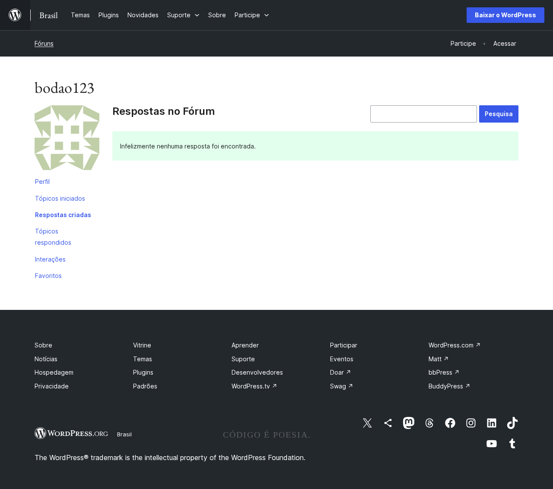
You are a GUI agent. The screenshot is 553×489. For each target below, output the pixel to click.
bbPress (444, 372)
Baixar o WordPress (505, 15)
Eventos (341, 359)
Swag (341, 386)
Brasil (124, 434)
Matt (439, 359)
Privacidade (52, 386)
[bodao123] (67, 139)
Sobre (43, 345)
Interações (50, 259)
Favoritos (48, 275)
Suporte (243, 359)
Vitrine (142, 345)
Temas (142, 359)
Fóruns (44, 43)
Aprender (245, 345)
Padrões (145, 386)
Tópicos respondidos (53, 236)
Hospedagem (54, 372)
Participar (343, 345)
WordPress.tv (254, 386)
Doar (340, 372)
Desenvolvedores (257, 372)
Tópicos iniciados (60, 198)
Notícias (46, 359)
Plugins (143, 372)
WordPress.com (455, 345)
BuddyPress (449, 386)
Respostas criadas (63, 214)
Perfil (42, 181)
